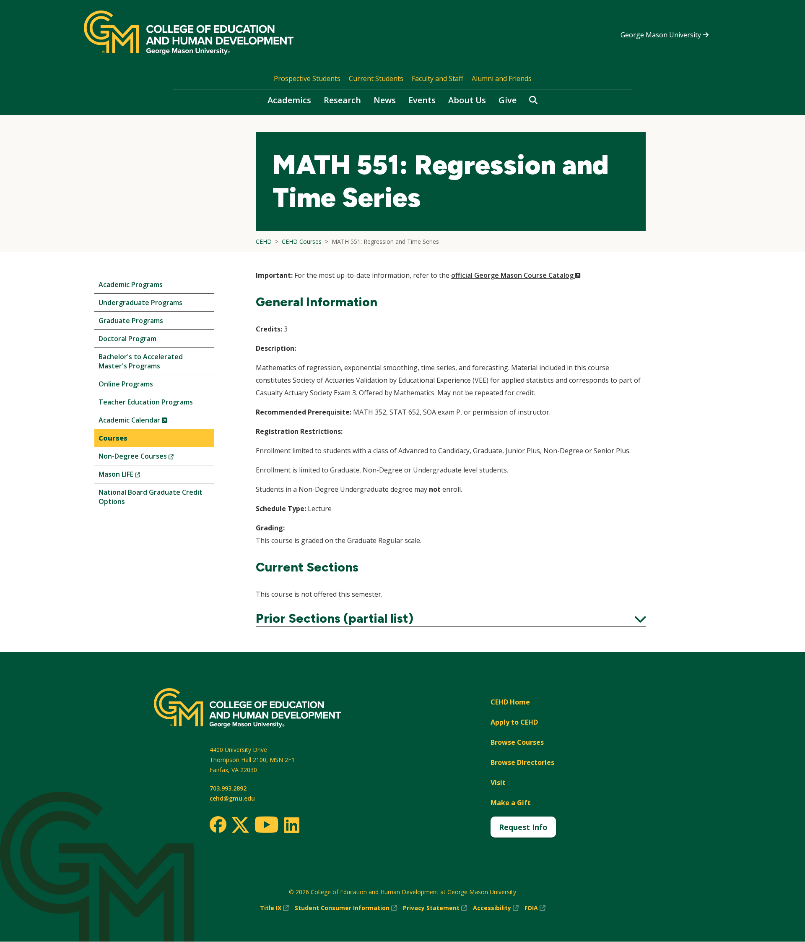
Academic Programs (131, 284)
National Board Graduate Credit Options (151, 497)
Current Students (376, 78)
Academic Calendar (147, 422)
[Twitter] (240, 825)
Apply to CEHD (514, 722)
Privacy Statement (435, 908)
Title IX (274, 908)
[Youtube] (266, 826)
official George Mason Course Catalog (516, 275)
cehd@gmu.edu (232, 798)
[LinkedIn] (291, 825)
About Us (467, 100)
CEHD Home (510, 702)
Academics (289, 100)
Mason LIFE (133, 476)
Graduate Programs (131, 320)
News (385, 100)
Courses (113, 438)
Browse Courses (517, 742)
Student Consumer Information (346, 908)
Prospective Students (307, 78)
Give (508, 100)
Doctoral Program (127, 338)
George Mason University (662, 34)
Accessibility (496, 908)
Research (342, 100)
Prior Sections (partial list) (451, 618)
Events (422, 100)
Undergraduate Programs (140, 302)
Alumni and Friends (502, 78)
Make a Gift (511, 802)
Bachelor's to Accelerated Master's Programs (141, 361)
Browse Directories (522, 762)
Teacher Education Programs (146, 402)
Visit (498, 782)
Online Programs (126, 384)
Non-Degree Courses (150, 458)
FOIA (535, 908)
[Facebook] (218, 824)
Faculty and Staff (437, 78)
